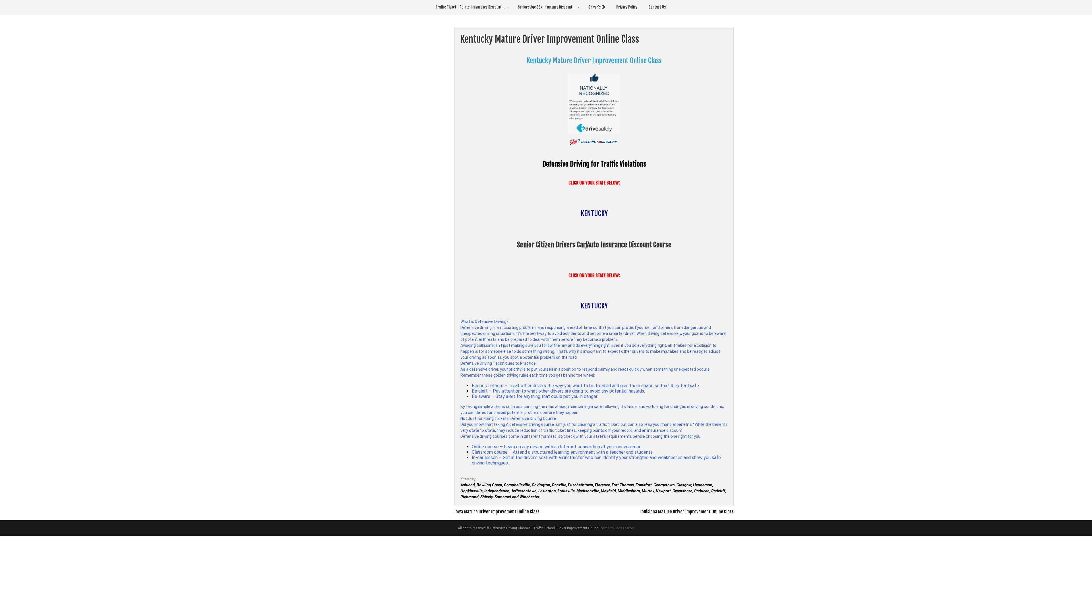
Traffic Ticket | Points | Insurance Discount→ (470, 7)
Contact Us (657, 7)
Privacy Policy (626, 7)
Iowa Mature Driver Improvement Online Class (496, 512)
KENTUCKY (594, 213)
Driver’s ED (597, 7)
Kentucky (467, 479)
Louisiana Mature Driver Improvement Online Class (687, 512)
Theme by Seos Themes (616, 528)
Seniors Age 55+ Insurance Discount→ (547, 7)
